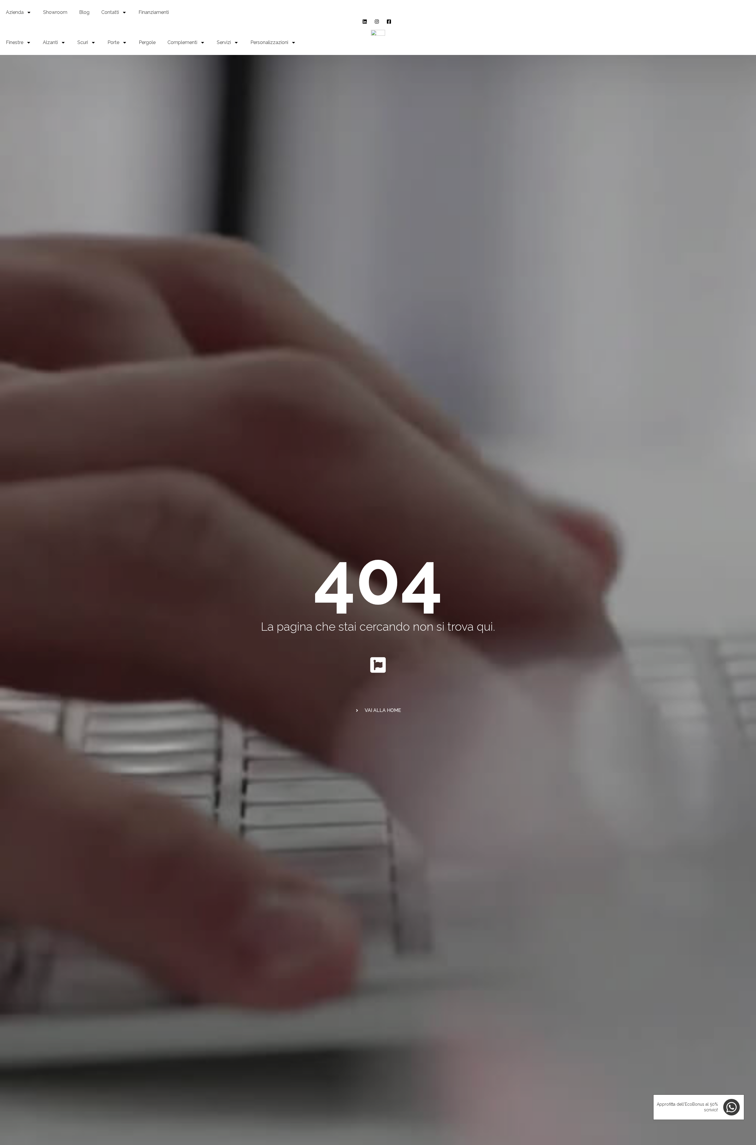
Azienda (15, 12)
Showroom (55, 12)
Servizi (224, 42)
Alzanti (50, 42)
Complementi (182, 42)
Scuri (82, 42)
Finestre (14, 42)
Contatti (110, 12)
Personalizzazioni (269, 42)
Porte (113, 42)
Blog (84, 12)
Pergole (147, 42)
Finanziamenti (154, 12)
